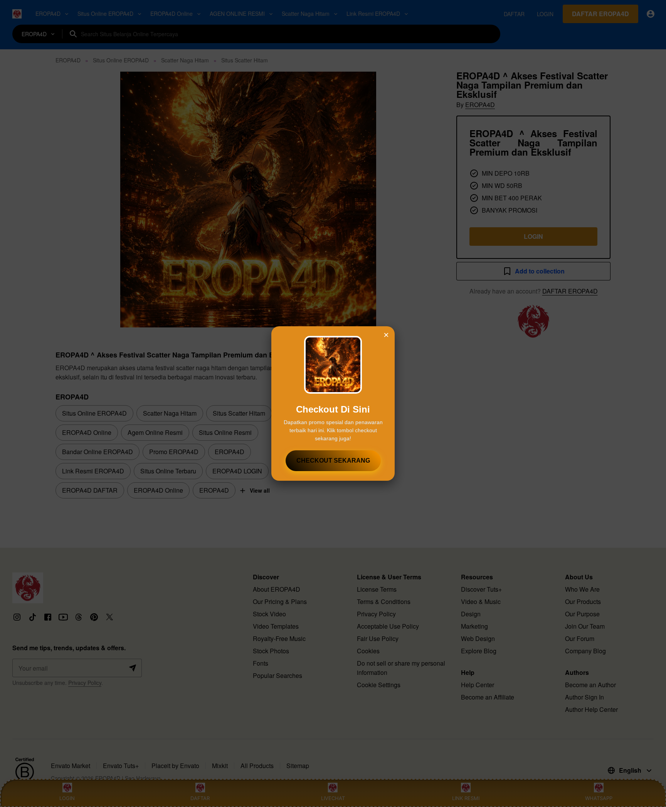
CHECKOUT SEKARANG (333, 460)
